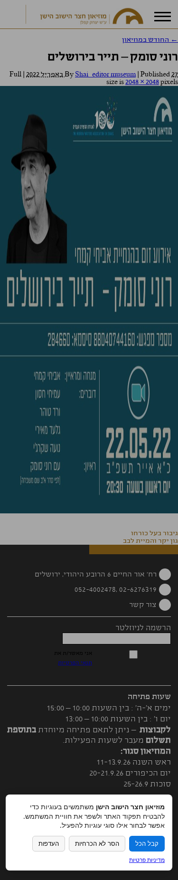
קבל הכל (147, 843)
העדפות (48, 843)
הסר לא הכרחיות (97, 843)
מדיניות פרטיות (147, 860)
